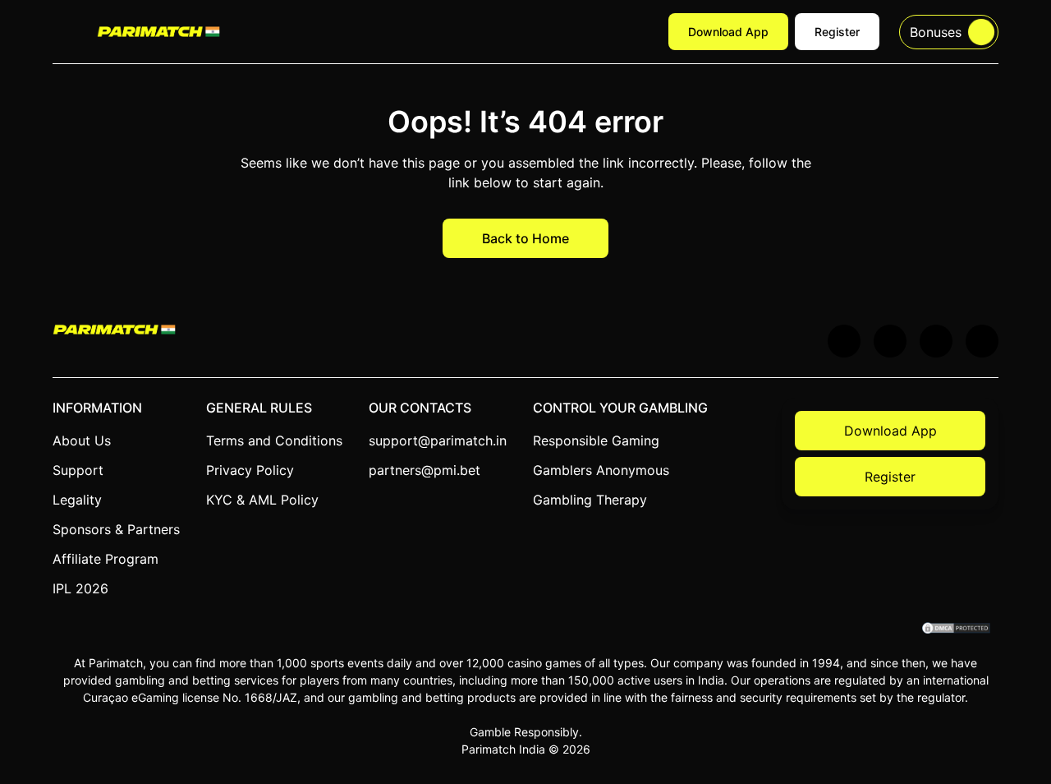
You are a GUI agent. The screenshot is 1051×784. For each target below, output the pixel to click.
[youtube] (890, 341)
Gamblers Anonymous (601, 470)
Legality (77, 499)
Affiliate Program (105, 559)
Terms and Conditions (274, 440)
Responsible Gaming (596, 440)
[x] (844, 341)
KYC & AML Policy (262, 499)
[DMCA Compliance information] (957, 629)
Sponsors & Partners (116, 529)
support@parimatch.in (438, 440)
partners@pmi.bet (424, 470)
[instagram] (982, 341)
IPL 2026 (80, 588)
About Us (82, 440)
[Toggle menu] (65, 32)
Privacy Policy (250, 470)
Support (78, 470)
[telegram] (936, 341)
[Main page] (158, 31)
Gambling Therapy (590, 499)
